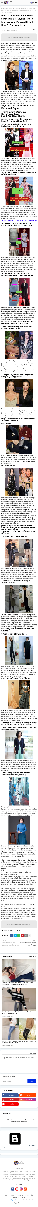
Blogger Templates (16, 1200)
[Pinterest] (22, 935)
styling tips (9, 8)
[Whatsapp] (18, 935)
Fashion (10, 930)
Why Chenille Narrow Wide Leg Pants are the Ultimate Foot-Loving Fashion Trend (18, 1012)
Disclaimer (16, 1197)
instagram (29, 1099)
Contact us (20, 1195)
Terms (23, 1197)
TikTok (28, 1104)
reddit (29, 1095)
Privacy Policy (29, 1195)
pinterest (11, 1099)
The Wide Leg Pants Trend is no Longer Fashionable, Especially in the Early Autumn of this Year (17, 983)
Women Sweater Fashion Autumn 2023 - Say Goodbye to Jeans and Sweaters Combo (19, 1041)
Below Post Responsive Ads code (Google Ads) (19, 924)
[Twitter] (15, 935)
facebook (11, 1095)
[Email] (26, 935)
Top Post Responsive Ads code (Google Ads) (19, 37)
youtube (11, 1104)
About (12, 1195)
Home (3, 8)
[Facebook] (11, 935)
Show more (32, 956)
